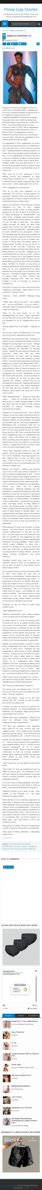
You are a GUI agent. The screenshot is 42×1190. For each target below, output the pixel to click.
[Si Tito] (6, 1046)
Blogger (25, 1188)
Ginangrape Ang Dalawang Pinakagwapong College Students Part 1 (24, 1120)
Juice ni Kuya (17, 1097)
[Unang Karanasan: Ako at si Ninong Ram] (6, 1057)
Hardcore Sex (7, 849)
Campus (17, 846)
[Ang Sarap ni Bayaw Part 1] (6, 1078)
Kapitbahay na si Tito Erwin (22, 1108)
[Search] (39, 24)
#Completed (13, 844)
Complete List (33, 1015)
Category (21, 1015)
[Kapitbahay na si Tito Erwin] (6, 1111)
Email (23, 44)
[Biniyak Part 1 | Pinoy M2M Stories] (6, 1024)
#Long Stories (24, 844)
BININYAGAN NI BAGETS (21, 1086)
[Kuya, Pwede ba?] (6, 1035)
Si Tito (14, 1043)
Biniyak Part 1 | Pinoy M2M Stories (25, 1021)
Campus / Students (28, 846)
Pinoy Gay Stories (21, 9)
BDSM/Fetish (7, 846)
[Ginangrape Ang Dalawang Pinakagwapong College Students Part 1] (6, 1121)
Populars (8, 1015)
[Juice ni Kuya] (6, 1100)
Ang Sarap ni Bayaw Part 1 (22, 1075)
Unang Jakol (16, 1064)
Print (15, 44)
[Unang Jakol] (6, 1067)
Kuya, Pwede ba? (18, 1032)
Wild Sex (32, 849)
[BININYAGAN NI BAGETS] (6, 1089)
